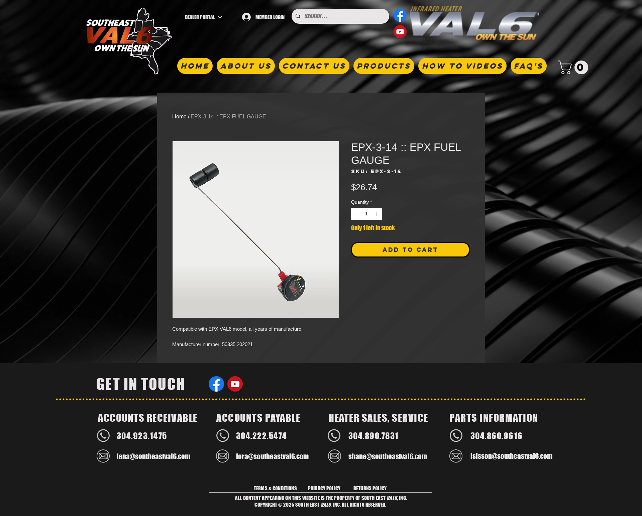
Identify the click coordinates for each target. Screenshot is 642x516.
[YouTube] (400, 31)
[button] (575, 67)
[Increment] (376, 214)
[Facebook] (400, 15)
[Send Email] (103, 456)
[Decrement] (356, 214)
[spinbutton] (366, 214)
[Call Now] (103, 436)
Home (179, 116)
